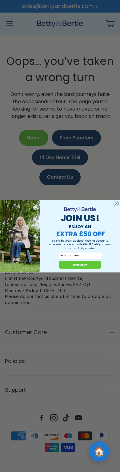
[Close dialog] (116, 203)
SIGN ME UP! (80, 264)
